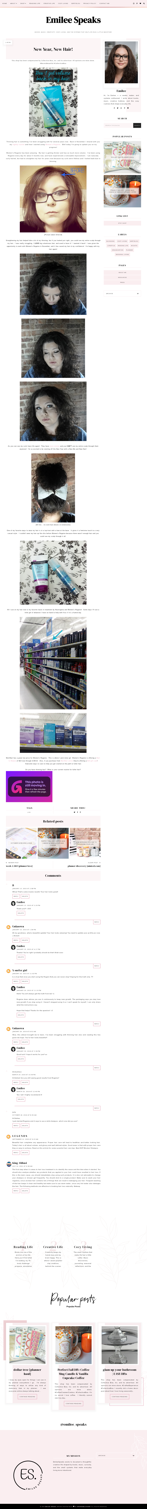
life (29, 812)
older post (93, 862)
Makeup (77, 1186)
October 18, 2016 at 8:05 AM (24, 1115)
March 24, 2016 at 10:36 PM (24, 1074)
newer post (13, 862)
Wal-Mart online (67, 761)
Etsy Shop (122, 223)
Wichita (134, 245)
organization (117, 250)
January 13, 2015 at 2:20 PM (28, 905)
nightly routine (19, 144)
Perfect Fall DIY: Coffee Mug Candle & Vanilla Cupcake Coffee (122, 191)
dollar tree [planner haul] (122, 157)
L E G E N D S (19, 1136)
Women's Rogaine (52, 144)
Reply (16, 896)
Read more (23, 1260)
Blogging (111, 241)
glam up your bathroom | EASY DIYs (119, 1372)
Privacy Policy (89, 3)
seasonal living (122, 254)
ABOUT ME (122, 272)
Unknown (18, 926)
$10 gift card (92, 761)
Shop (22, 3)
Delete (25, 896)
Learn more (53, 1260)
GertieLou (75, 3)
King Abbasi (19, 1163)
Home (4, 3)
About (13, 3)
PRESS (122, 282)
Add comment (93, 1201)
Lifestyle (111, 245)
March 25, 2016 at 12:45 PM (28, 1091)
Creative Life (49, 3)
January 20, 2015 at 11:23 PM (29, 990)
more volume (55, 446)
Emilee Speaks (73, 20)
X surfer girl (19, 970)
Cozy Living (63, 3)
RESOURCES (122, 277)
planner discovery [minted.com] (84, 866)
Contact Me (104, 3)
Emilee (21, 902)
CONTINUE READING (27, 1396)
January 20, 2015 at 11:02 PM (24, 973)
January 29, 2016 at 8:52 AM (24, 1031)
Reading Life (34, 3)
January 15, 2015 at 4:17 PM (28, 949)
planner (129, 250)
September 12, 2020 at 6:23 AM (25, 1139)
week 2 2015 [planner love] (19, 866)
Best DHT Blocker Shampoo (87, 1148)
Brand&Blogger (84, 1506)
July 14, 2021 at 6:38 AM (22, 1166)
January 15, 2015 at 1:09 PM (24, 929)
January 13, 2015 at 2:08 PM (24, 888)
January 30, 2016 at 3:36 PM (28, 1051)
